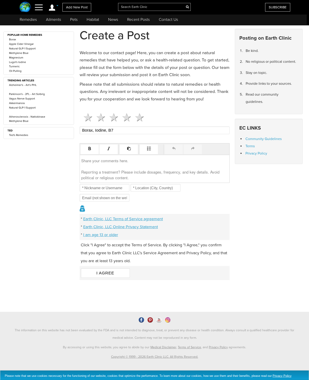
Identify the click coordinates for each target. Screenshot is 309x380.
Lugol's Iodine (17, 62)
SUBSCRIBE (278, 7)
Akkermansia (17, 103)
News (113, 19)
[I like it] (124, 117)
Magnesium (16, 57)
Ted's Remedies (18, 135)
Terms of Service (189, 347)
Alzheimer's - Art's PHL (23, 85)
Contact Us (168, 19)
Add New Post (77, 7)
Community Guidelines (263, 139)
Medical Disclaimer (163, 347)
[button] (89, 149)
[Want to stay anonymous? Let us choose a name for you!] (83, 209)
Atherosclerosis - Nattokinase (27, 116)
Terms (250, 146)
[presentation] (90, 149)
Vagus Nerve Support (22, 98)
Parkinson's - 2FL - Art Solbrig (27, 94)
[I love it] (137, 117)
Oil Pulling (15, 71)
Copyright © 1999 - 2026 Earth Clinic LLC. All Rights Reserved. (154, 357)
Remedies (28, 19)
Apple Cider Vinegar (21, 44)
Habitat (93, 19)
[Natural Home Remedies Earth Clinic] (25, 7)
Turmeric (14, 66)
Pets (74, 19)
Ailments (53, 19)
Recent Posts (138, 19)
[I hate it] (86, 117)
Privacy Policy (256, 153)
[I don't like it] (99, 117)
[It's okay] (111, 117)
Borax (12, 39)
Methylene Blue (19, 53)
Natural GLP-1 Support (22, 48)
